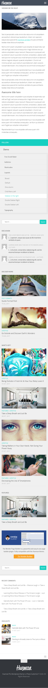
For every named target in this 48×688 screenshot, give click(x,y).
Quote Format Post (9, 301)
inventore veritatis (24, 40)
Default (7, 183)
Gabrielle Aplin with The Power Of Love (25, 628)
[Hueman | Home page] (8, 3)
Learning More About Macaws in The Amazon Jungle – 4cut (24, 593)
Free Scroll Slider (11, 157)
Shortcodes (9, 167)
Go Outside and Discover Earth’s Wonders (18, 333)
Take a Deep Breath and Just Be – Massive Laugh (21, 585)
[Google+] (38, 142)
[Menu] (45, 3)
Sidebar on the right (12, 196)
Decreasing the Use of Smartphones (16, 481)
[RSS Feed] (45, 142)
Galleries (8, 162)
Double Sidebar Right (12, 200)
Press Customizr (32, 674)
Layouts (7, 173)
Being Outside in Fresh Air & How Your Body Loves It (23, 381)
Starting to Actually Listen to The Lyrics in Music (28, 639)
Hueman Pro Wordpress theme (13, 674)
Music (14, 625)
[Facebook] (34, 142)
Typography (9, 210)
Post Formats (7, 298)
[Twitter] (30, 142)
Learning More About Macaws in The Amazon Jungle (22, 596)
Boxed (7, 178)
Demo (6, 149)
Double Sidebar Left (12, 205)
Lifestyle (5, 331)
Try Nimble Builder (24, 556)
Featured (5, 411)
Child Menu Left (10, 192)
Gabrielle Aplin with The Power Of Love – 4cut (19, 601)
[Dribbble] (41, 142)
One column (9, 187)
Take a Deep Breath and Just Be (14, 413)
